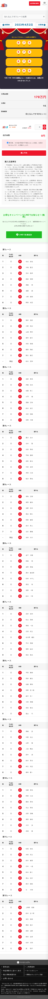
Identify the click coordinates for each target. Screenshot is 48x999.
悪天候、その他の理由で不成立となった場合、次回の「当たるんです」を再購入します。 (25, 144)
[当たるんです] (4, 5)
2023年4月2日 (24, 24)
